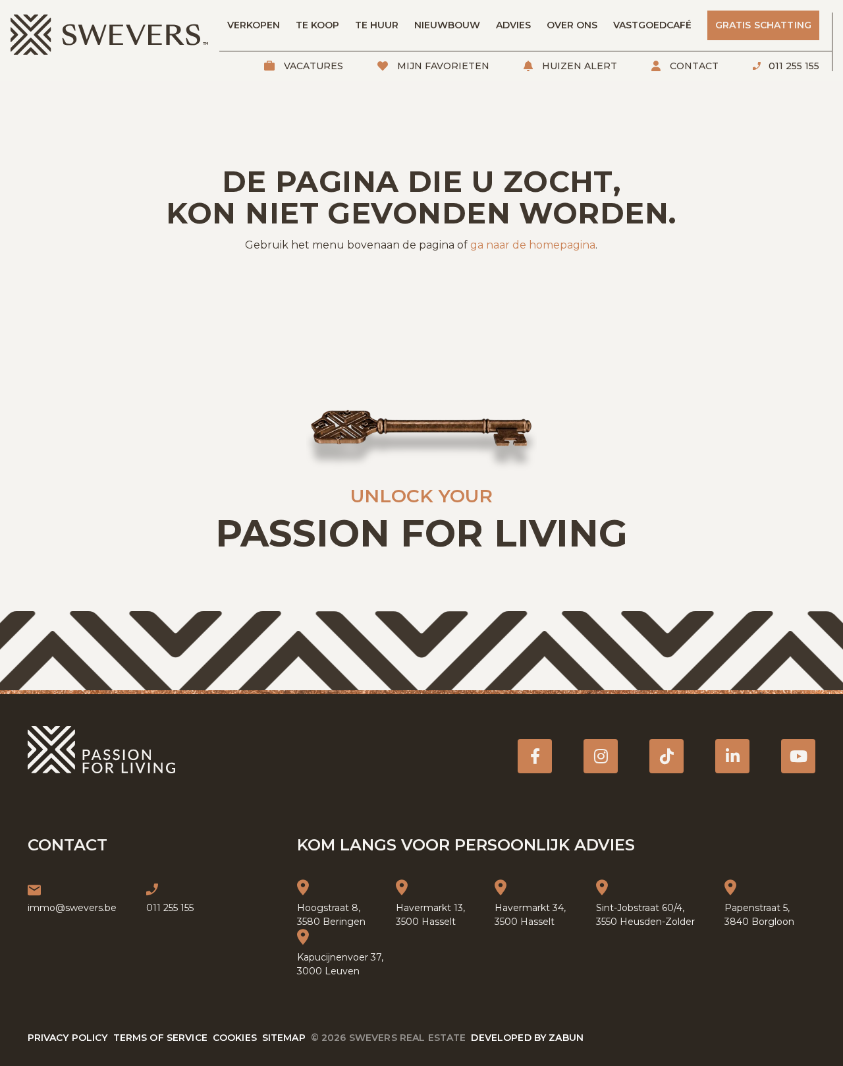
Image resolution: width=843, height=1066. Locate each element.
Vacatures (312, 66)
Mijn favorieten (441, 66)
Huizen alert (578, 66)
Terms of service (160, 1038)
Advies (513, 25)
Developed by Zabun (527, 1038)
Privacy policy (68, 1038)
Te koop (317, 25)
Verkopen (253, 25)
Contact (693, 66)
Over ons (572, 25)
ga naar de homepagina (532, 245)
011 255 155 (792, 66)
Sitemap (284, 1038)
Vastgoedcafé (652, 25)
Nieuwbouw (447, 25)
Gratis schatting (763, 25)
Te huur (376, 25)
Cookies (235, 1038)
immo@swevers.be (72, 908)
